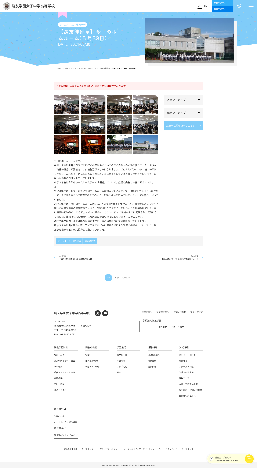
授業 (87, 354)
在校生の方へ (146, 311)
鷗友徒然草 (90, 241)
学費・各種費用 (186, 372)
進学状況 (152, 366)
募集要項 (183, 360)
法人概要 (163, 326)
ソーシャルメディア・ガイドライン (139, 449)
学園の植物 (59, 416)
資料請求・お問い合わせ (190, 389)
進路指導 (152, 347)
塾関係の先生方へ (187, 395)
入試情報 (184, 347)
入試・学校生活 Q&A (188, 383)
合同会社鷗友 (177, 326)
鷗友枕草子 (60, 428)
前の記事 (75, 258)
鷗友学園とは (61, 347)
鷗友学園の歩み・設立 (64, 360)
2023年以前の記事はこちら (180, 125)
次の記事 (179, 258)
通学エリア (184, 378)
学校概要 (58, 366)
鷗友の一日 (122, 354)
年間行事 (121, 360)
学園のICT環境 (92, 366)
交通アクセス (60, 389)
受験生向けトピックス (66, 435)
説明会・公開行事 (187, 354)
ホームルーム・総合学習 (69, 241)
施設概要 (58, 378)
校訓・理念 (59, 354)
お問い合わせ (179, 311)
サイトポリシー (88, 449)
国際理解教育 (91, 360)
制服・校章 (59, 383)
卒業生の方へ (162, 311)
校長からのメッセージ (64, 372)
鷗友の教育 (91, 347)
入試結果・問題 (186, 366)
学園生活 (121, 347)
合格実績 (152, 360)
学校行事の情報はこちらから (226, 459)
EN (205, 6)
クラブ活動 (122, 366)
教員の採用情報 (70, 449)
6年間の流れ (153, 354)
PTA (119, 372)
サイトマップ (196, 311)
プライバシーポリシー (109, 449)
